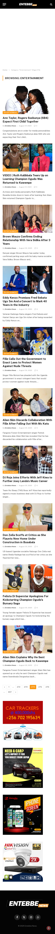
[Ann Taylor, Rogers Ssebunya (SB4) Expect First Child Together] (27, 100)
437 (10, 692)
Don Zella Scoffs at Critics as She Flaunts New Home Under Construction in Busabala (24, 538)
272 (18, 687)
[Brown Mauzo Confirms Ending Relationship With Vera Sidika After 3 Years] (27, 219)
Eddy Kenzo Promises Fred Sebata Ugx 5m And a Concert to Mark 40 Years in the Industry (25, 301)
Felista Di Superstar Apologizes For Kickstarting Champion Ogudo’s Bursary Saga (25, 600)
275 (40, 687)
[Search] (51, 4)
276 (47, 687)
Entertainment (10, 112)
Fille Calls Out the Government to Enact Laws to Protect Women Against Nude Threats (24, 362)
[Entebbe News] (27, 4)
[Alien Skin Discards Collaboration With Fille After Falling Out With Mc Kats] (27, 402)
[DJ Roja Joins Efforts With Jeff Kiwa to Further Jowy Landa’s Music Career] (27, 460)
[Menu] (4, 4)
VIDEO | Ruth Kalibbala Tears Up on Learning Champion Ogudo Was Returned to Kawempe (25, 179)
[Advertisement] (27, 38)
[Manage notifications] (49, 928)
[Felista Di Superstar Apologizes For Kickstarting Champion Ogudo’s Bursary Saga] (27, 578)
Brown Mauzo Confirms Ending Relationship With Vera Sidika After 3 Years (26, 240)
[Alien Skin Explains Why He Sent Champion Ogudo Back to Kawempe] (27, 639)
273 (26, 687)
